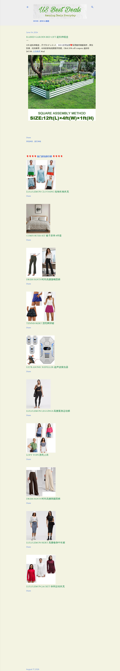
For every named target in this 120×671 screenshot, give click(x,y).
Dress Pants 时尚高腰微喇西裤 (43, 279)
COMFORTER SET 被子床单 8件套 (44, 235)
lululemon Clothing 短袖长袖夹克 (47, 191)
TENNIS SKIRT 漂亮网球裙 (40, 323)
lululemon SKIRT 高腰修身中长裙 (45, 542)
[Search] (92, 6)
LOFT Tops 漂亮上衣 (37, 454)
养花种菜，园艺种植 (33, 141)
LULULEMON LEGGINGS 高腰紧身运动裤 (48, 410)
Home (35, 21)
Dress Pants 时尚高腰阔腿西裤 (43, 498)
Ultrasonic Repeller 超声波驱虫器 (47, 367)
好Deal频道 (44, 21)
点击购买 (36, 51)
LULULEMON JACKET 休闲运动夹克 (45, 586)
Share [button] (28, 138)
